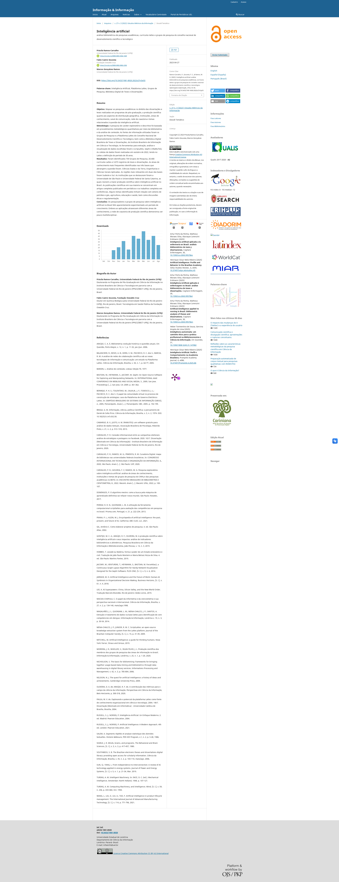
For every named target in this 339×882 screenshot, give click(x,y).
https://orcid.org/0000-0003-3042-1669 (113, 56)
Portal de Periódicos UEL (181, 14)
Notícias (126, 14)
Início (95, 14)
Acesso (243, 2)
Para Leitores (216, 118)
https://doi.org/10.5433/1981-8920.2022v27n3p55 (123, 80)
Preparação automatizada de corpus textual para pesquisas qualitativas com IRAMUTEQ (224, 361)
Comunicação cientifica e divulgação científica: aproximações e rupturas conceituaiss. (226, 335)
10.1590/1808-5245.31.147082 (183, 345)
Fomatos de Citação (179, 95)
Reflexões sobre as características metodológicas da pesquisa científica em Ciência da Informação (225, 348)
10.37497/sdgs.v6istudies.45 (182, 270)
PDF (175, 50)
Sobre (137, 14)
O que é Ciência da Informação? (225, 370)
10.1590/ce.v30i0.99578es (181, 255)
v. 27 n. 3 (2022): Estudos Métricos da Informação (134, 23)
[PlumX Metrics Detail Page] (175, 377)
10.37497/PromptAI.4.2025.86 (183, 363)
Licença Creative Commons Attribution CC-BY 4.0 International (141, 853)
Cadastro (234, 2)
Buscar (241, 14)
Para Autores (216, 122)
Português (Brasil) (219, 78)
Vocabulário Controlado (156, 14)
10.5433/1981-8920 (109, 832)
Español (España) (218, 74)
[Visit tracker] (212, 384)
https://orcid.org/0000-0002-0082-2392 (113, 65)
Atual (104, 14)
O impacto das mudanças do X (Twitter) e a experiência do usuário (226, 324)
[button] (218, 91)
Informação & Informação (113, 10)
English (214, 70)
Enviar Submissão (219, 55)
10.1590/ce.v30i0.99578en (181, 322)
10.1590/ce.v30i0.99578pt (181, 296)
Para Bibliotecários (218, 126)
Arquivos (115, 14)
